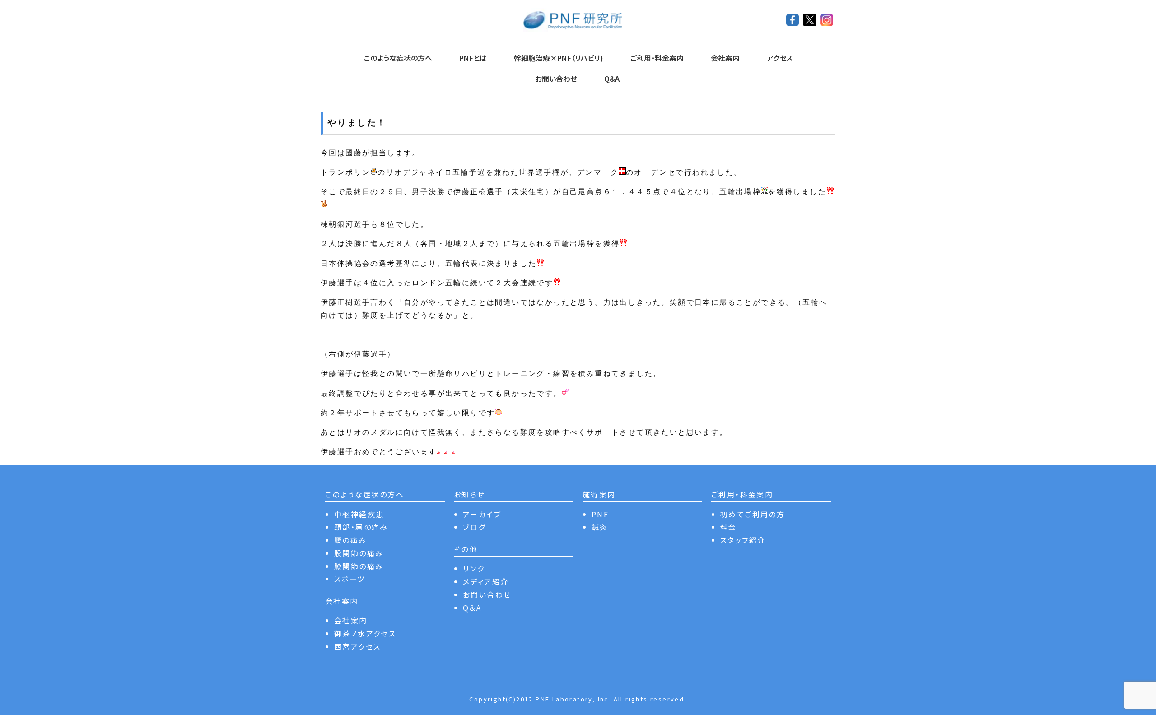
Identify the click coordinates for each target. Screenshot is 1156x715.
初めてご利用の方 (752, 514)
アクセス (779, 57)
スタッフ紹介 (742, 539)
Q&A (612, 78)
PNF (600, 514)
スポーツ (349, 578)
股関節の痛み (358, 553)
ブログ (474, 526)
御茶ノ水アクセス (365, 633)
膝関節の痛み (358, 566)
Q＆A (472, 607)
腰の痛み (350, 539)
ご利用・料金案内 (657, 57)
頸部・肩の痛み (361, 526)
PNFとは (473, 57)
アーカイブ (482, 514)
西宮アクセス (357, 646)
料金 (728, 526)
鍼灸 (600, 526)
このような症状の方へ (398, 57)
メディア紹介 (485, 581)
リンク (474, 568)
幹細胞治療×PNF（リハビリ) (558, 57)
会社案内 (725, 57)
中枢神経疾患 (359, 514)
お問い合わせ (556, 78)
